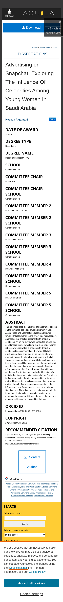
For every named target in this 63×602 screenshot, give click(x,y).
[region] (31, 571)
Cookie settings (18, 567)
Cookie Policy (37, 571)
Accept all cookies (31, 583)
